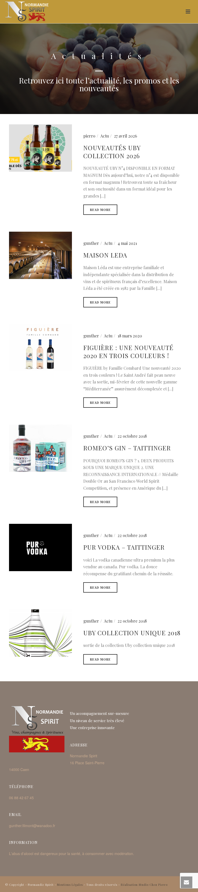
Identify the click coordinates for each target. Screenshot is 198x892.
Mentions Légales (70, 885)
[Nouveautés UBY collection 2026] (40, 147)
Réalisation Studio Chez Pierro (144, 885)
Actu (104, 136)
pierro (89, 136)
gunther (91, 243)
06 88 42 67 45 (21, 797)
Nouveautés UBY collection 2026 (112, 151)
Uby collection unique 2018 (131, 633)
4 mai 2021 (127, 243)
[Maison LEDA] (40, 255)
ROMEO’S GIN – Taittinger (127, 448)
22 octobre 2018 (132, 436)
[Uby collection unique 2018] (40, 632)
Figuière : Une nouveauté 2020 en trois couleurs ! (128, 351)
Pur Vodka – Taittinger (124, 547)
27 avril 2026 (125, 136)
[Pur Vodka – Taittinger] (40, 547)
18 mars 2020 (130, 335)
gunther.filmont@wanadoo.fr (32, 825)
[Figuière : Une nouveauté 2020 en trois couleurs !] (40, 347)
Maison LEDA (105, 255)
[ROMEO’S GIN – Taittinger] (40, 447)
